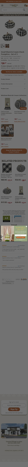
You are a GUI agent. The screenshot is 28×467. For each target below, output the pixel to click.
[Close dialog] (26, 226)
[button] (20, 237)
